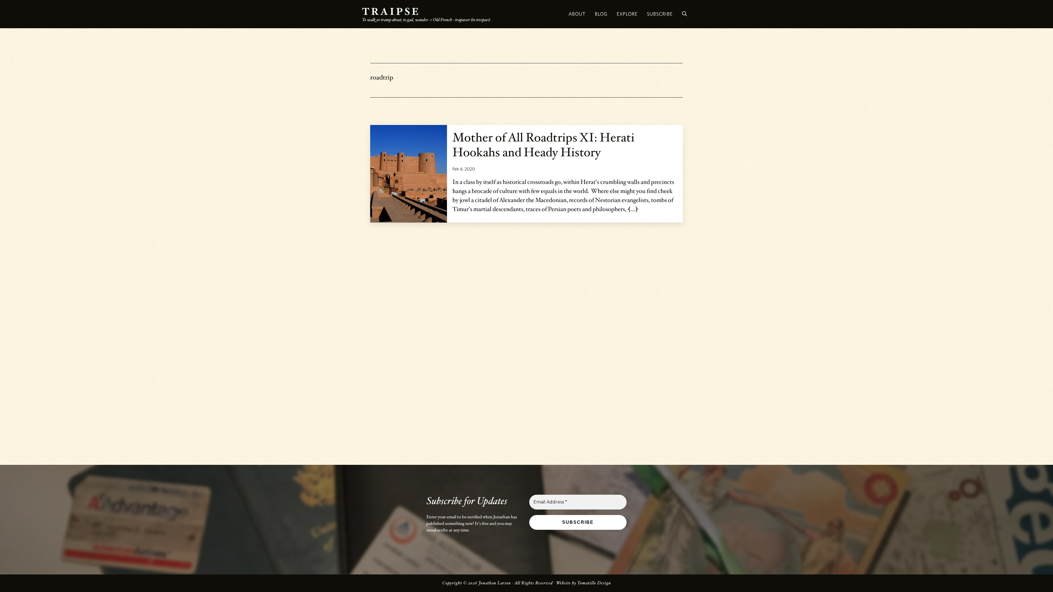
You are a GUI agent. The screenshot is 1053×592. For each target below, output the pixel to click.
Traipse (391, 11)
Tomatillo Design (594, 583)
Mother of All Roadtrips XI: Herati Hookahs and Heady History (543, 145)
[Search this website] (684, 14)
